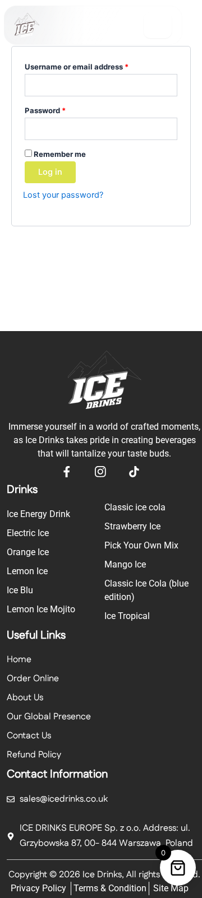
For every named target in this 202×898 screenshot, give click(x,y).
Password (61, 109)
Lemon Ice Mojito (41, 609)
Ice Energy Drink (38, 514)
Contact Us (29, 735)
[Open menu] (158, 25)
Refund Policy (34, 754)
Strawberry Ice (132, 526)
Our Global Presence (49, 716)
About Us (25, 697)
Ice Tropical (127, 616)
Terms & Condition (110, 888)
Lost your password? (63, 195)
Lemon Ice (27, 571)
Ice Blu (20, 590)
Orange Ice (28, 552)
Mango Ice (125, 564)
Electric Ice (28, 533)
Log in (50, 172)
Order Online (33, 678)
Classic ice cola (135, 507)
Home (19, 659)
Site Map (171, 888)
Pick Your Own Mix (141, 545)
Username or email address (92, 65)
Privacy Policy (38, 888)
